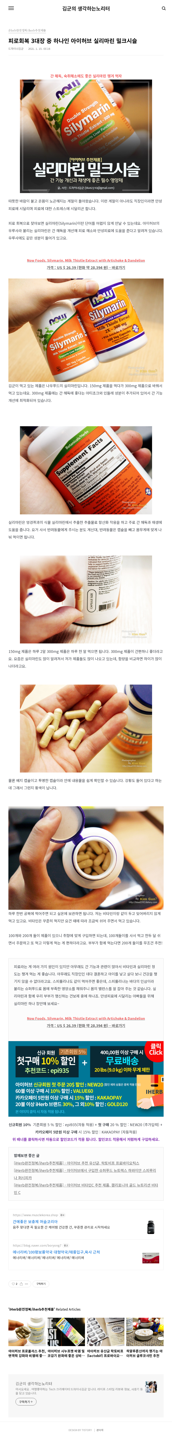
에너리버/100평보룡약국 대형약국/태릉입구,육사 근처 (56, 1251)
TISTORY (87, 1430)
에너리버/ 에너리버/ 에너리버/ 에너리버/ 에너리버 (48, 1257)
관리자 (99, 1430)
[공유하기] (21, 1284)
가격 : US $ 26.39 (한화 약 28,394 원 (77, 267)
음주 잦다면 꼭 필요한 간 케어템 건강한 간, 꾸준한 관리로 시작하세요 (61, 1227)
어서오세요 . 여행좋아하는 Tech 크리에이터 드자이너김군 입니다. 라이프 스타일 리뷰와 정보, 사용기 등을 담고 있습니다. (79, 1391)
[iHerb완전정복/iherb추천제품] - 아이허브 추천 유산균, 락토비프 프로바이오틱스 (76, 1163)
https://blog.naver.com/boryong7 (37, 1245)
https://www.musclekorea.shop (35, 1215)
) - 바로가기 (116, 267)
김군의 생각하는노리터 (86, 8)
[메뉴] (11, 8)
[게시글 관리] (26, 1284)
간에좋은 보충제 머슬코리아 (35, 1221)
